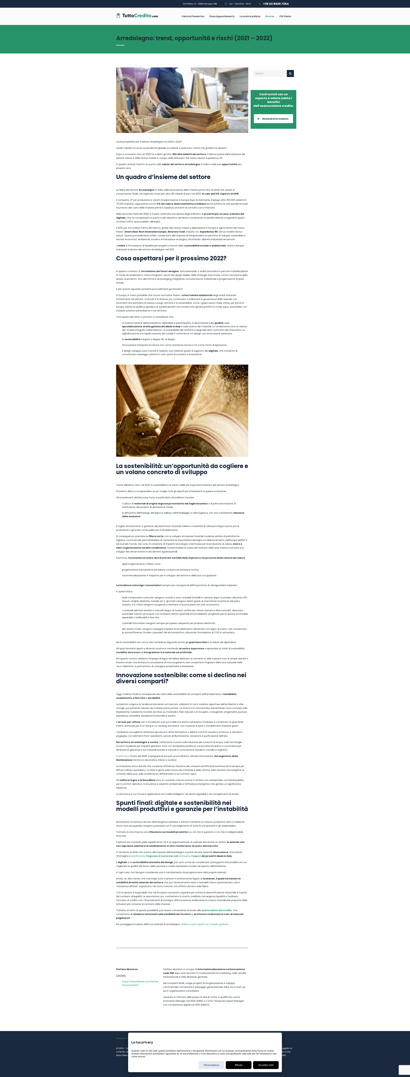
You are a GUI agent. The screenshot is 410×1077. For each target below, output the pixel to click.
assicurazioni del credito (217, 910)
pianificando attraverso (166, 856)
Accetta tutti (266, 1065)
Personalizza (211, 1065)
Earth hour (123, 756)
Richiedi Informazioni (275, 118)
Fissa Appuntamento (222, 16)
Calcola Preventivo (193, 16)
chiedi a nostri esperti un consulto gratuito (204, 924)
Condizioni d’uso (124, 1038)
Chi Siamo (285, 16)
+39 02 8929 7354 (276, 4)
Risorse (269, 16)
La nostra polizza (250, 16)
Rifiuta (238, 1065)
